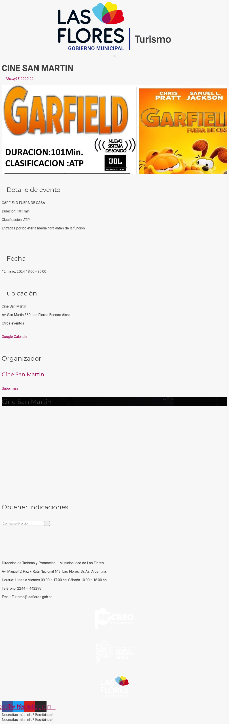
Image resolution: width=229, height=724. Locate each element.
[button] (114, 56)
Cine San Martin (23, 374)
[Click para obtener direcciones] (47, 523)
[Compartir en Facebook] (3, 530)
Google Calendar (15, 337)
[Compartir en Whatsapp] (3, 540)
